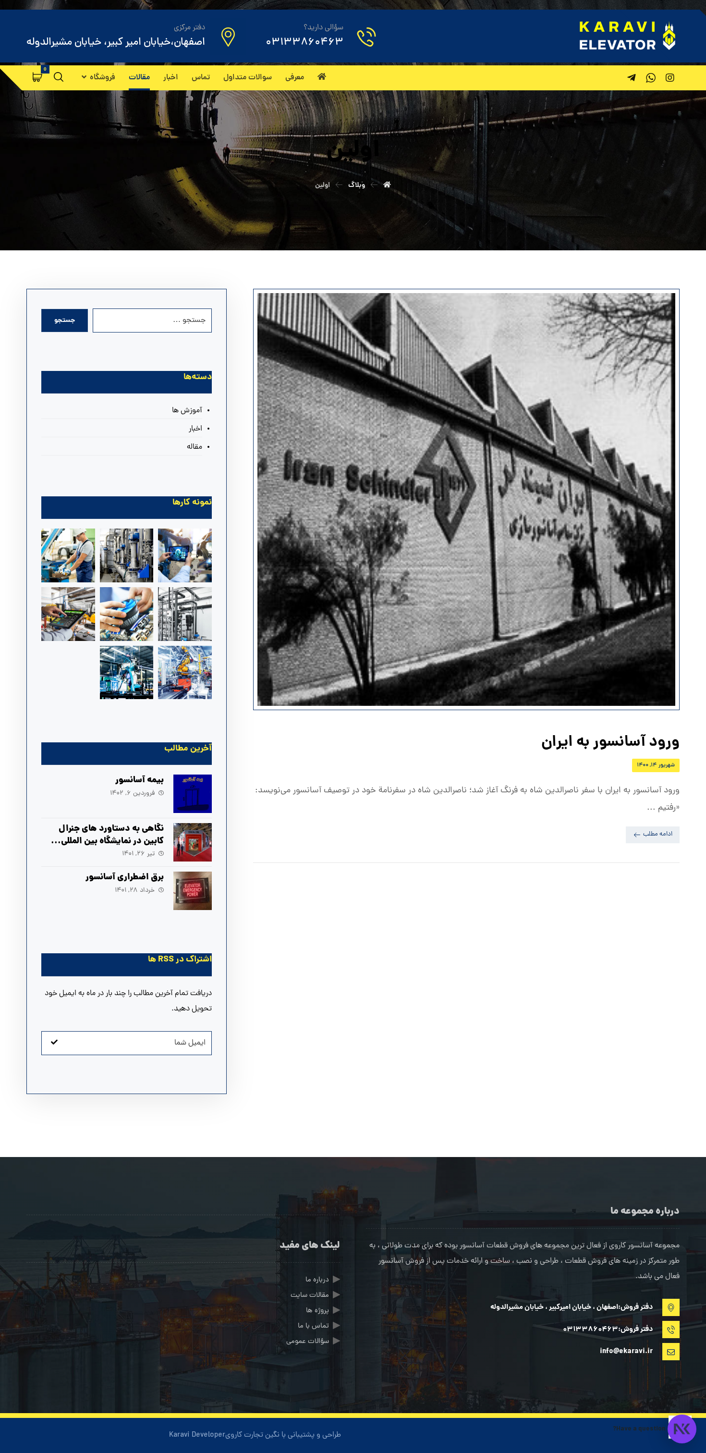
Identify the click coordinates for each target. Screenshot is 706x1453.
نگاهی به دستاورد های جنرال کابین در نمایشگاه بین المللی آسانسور (111, 841)
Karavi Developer (197, 1435)
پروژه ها (317, 1311)
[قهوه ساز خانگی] (127, 673)
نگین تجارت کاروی (252, 1435)
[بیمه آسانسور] (192, 794)
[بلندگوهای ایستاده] (68, 614)
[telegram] (631, 77)
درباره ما (317, 1280)
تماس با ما (313, 1326)
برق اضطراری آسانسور (124, 878)
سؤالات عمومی (307, 1341)
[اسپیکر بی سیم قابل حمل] (68, 555)
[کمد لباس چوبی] (185, 673)
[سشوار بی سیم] (127, 555)
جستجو (64, 320)
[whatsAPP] (650, 77)
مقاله (194, 447)
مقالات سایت (310, 1295)
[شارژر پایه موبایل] (185, 614)
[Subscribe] (54, 1043)
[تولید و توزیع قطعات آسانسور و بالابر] (626, 35)
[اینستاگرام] (670, 77)
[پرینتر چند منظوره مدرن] (185, 555)
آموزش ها (187, 411)
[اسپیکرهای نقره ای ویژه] (127, 614)
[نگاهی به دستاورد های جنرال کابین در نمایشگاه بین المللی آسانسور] (192, 842)
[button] (37, 77)
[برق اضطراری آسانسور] (192, 891)
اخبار (195, 429)
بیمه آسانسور (139, 781)
